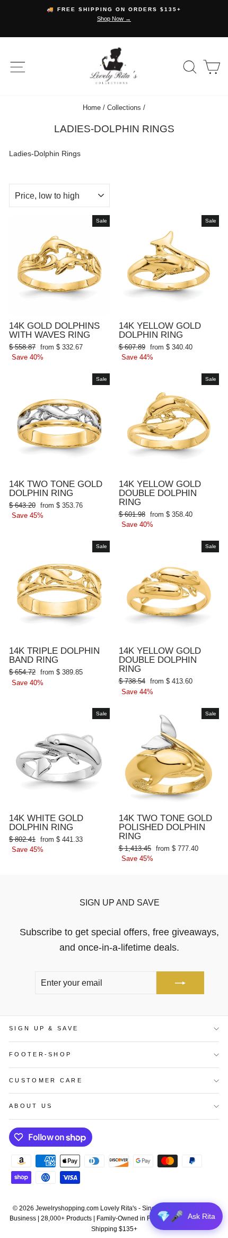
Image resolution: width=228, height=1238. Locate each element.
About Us (31, 1106)
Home (92, 108)
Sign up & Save (43, 1028)
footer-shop (40, 1054)
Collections (124, 108)
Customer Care (46, 1080)
